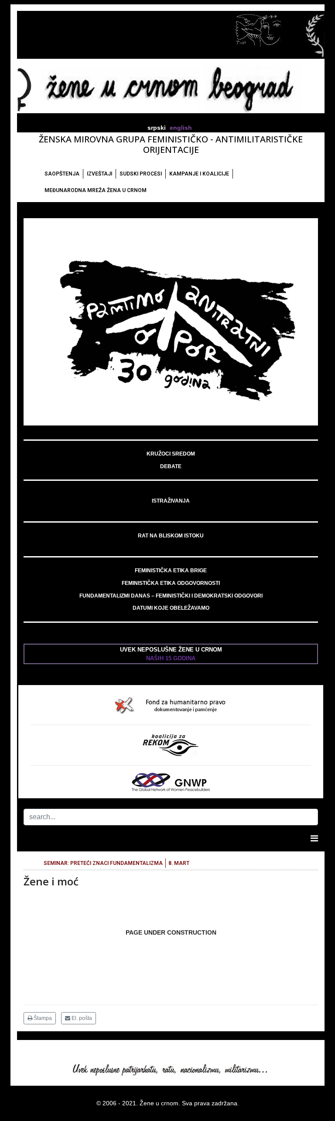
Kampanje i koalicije (199, 174)
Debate (170, 466)
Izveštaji (99, 174)
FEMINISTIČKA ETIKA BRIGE (171, 570)
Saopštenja (61, 174)
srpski (156, 128)
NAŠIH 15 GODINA (170, 658)
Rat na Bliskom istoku (171, 536)
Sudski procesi (141, 174)
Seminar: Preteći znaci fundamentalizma (103, 863)
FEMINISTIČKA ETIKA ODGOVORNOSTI (171, 583)
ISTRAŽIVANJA (171, 501)
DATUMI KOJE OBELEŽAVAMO (171, 608)
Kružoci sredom (171, 454)
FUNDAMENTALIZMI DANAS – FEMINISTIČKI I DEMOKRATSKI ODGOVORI (171, 596)
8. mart (178, 863)
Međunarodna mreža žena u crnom (95, 190)
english (181, 128)
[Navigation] (314, 838)
